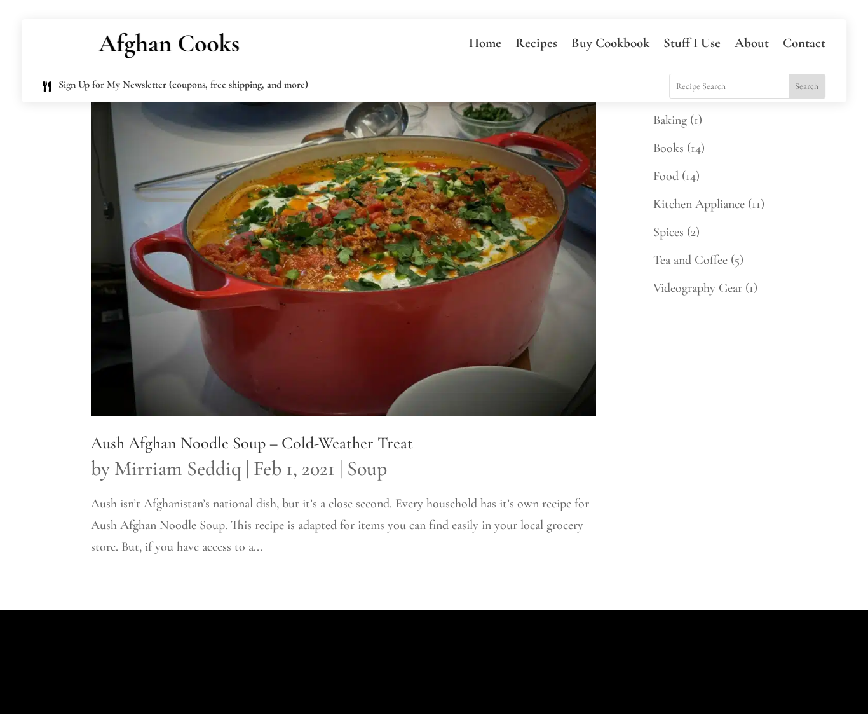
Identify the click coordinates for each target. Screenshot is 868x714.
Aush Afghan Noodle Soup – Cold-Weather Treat (252, 443)
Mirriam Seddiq (177, 468)
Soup (367, 468)
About (752, 43)
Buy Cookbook (610, 43)
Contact (804, 43)
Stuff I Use (692, 43)
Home (485, 43)
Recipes (536, 43)
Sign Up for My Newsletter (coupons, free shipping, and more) (183, 84)
